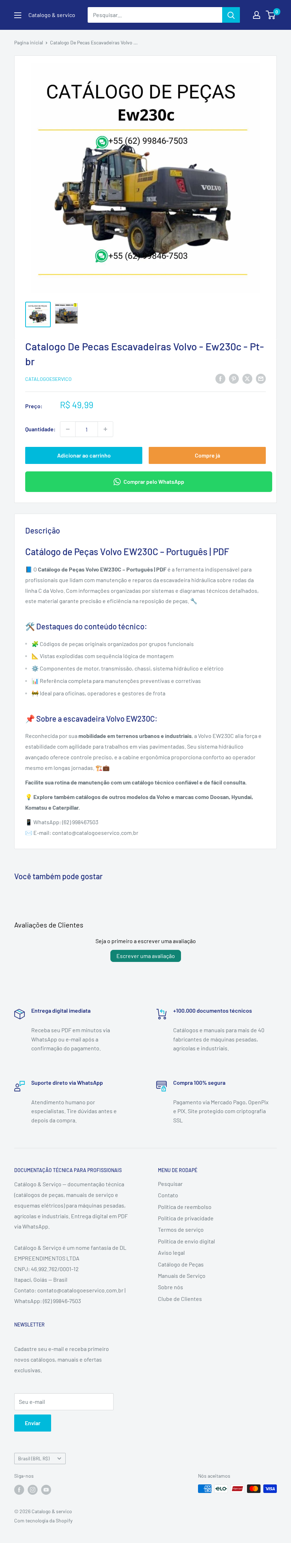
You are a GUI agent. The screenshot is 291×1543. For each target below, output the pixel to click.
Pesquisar (170, 1183)
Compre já (207, 455)
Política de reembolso (185, 1206)
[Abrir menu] (17, 15)
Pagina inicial (28, 42)
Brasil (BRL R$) (34, 1458)
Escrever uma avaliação (145, 955)
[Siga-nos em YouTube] (46, 1489)
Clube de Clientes (180, 1298)
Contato (168, 1195)
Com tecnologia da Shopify (43, 1520)
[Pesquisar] (231, 15)
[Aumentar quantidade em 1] (105, 429)
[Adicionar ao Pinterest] (234, 378)
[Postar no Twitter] (247, 378)
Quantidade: (40, 429)
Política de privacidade (186, 1218)
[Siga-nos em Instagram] (33, 1489)
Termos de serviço (181, 1229)
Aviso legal (171, 1252)
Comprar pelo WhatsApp (153, 481)
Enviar (32, 1422)
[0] (271, 15)
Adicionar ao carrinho (84, 455)
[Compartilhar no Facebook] (220, 378)
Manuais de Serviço (181, 1275)
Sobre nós (170, 1287)
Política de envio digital (186, 1241)
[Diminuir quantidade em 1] (67, 429)
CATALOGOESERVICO (48, 379)
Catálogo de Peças (181, 1264)
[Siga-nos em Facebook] (19, 1489)
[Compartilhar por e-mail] (261, 378)
